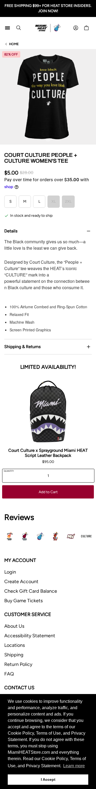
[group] (48, 97)
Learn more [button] (74, 766)
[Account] (75, 28)
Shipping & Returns (22, 346)
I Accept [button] (48, 779)
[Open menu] (7, 28)
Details (10, 230)
